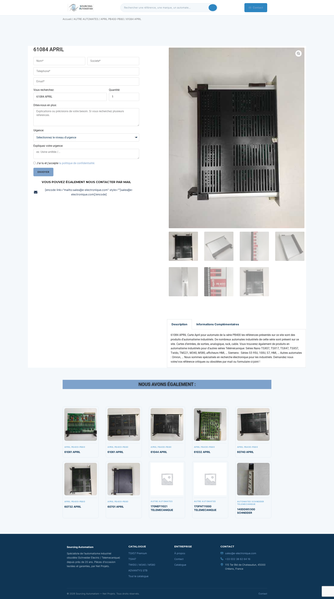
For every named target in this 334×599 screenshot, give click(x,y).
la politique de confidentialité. (77, 163)
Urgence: (38, 130)
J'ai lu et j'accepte (66, 163)
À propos (179, 553)
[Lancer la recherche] (213, 7)
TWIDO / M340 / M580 (141, 564)
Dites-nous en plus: (45, 105)
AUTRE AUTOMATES (86, 19)
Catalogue (180, 564)
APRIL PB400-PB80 (112, 19)
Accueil (67, 19)
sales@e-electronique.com (240, 553)
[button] (298, 53)
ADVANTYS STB (137, 570)
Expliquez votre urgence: (48, 145)
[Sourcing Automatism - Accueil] (80, 8)
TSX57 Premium (137, 553)
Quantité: (114, 90)
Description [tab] (179, 324)
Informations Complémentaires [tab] (217, 324)
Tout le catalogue (138, 576)
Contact (258, 7)
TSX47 (132, 558)
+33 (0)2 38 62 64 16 (237, 558)
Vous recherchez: (43, 90)
